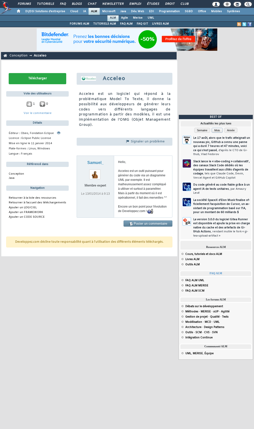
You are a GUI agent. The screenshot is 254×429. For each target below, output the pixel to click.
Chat (92, 4)
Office (202, 11)
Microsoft (108, 11)
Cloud (74, 11)
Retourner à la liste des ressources (32, 198)
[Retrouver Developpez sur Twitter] (244, 24)
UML (151, 18)
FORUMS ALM (79, 24)
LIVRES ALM (160, 24)
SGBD (189, 11)
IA (84, 11)
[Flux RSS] (239, 24)
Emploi (135, 4)
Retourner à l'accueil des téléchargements (37, 203)
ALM (94, 11)
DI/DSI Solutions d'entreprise (45, 11)
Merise (138, 18)
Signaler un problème (147, 141)
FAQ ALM (126, 24)
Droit (169, 4)
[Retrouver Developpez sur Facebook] (250, 24)
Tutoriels (45, 4)
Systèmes (233, 11)
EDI (151, 11)
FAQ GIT (142, 24)
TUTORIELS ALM (104, 24)
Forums (24, 4)
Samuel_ (95, 163)
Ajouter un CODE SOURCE (27, 217)
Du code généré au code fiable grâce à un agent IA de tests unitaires (221, 189)
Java (123, 11)
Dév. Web (137, 11)
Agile (124, 18)
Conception (18, 56)
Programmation (169, 11)
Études (152, 4)
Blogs (76, 4)
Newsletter (113, 4)
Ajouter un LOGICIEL (23, 208)
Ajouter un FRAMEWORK (26, 212)
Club (184, 4)
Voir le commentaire (38, 113)
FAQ (62, 4)
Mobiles (216, 11)
